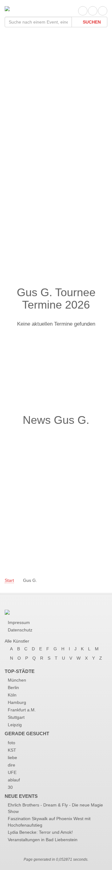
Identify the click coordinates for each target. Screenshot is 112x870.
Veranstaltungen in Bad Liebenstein (42, 839)
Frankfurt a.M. (22, 709)
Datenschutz (20, 629)
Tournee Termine (38, 111)
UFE (12, 772)
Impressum (19, 622)
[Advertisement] (56, 224)
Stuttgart (16, 717)
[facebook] (82, 10)
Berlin (13, 687)
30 (10, 787)
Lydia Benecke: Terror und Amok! (40, 832)
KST (12, 750)
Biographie (28, 123)
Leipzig (15, 724)
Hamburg (17, 702)
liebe (12, 757)
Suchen (91, 22)
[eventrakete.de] (7, 8)
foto (11, 742)
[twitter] (92, 10)
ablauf (14, 779)
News (20, 135)
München (17, 680)
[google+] (102, 10)
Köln (12, 694)
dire (11, 764)
